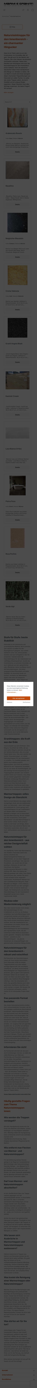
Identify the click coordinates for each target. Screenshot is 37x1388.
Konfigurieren (26, 702)
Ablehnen (9, 702)
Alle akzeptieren (19, 698)
